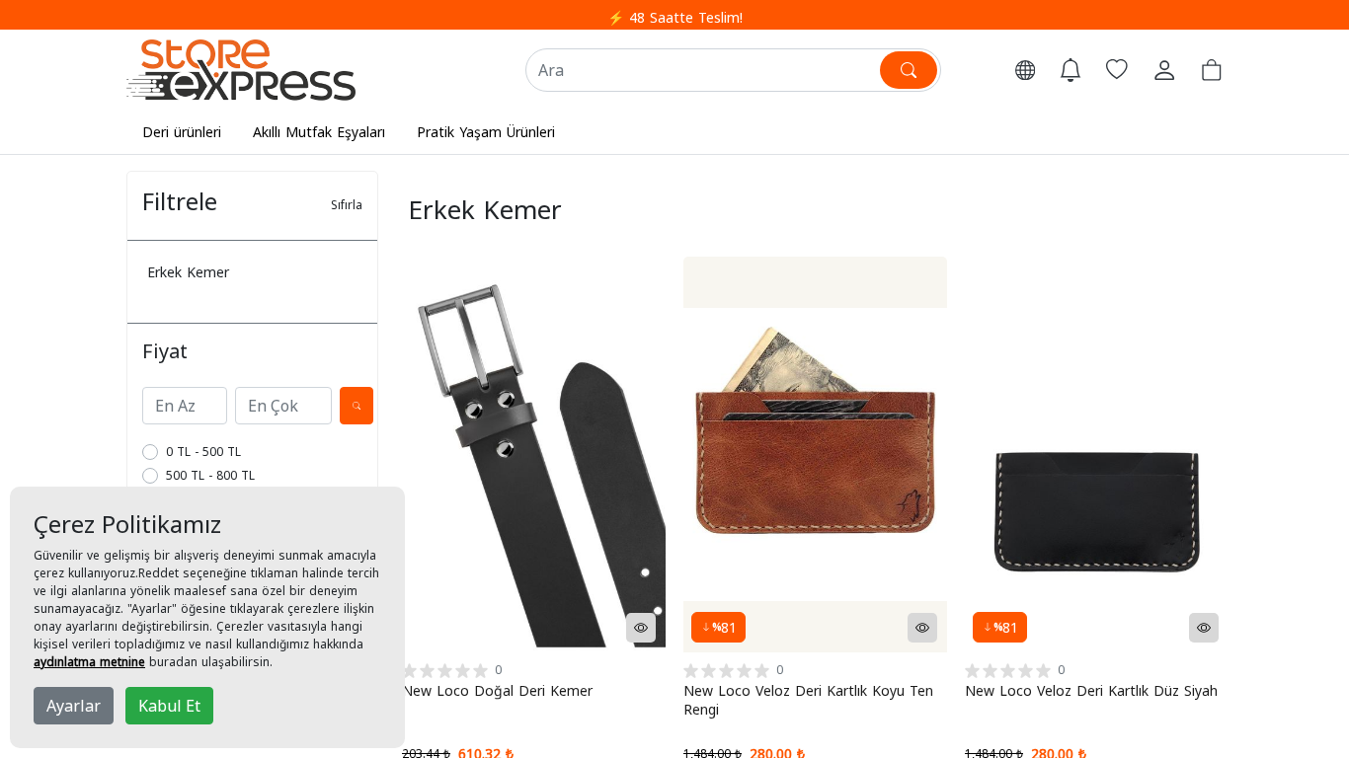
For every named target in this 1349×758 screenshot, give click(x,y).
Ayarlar (73, 706)
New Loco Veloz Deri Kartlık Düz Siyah (1091, 690)
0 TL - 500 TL (203, 451)
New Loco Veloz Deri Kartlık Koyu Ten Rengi (808, 700)
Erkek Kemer (188, 272)
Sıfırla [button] (346, 204)
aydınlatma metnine (89, 661)
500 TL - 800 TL (210, 475)
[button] (1025, 70)
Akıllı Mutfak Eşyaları (319, 131)
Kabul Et (169, 706)
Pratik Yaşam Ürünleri (486, 131)
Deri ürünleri (181, 131)
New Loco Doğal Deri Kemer (497, 690)
